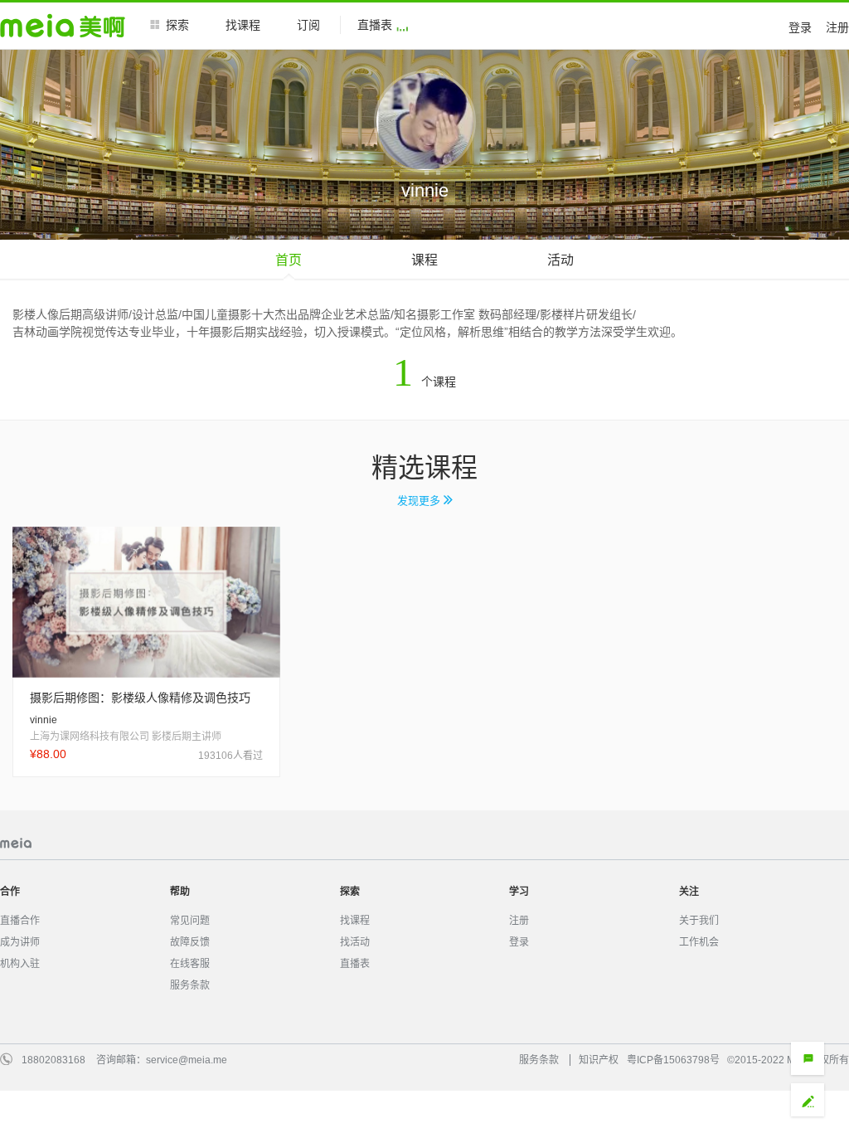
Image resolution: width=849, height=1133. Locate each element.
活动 (560, 260)
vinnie (43, 720)
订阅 (308, 25)
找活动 (355, 942)
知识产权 (599, 1060)
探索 (177, 25)
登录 (800, 27)
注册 (837, 27)
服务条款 (190, 985)
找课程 (243, 25)
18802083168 (53, 1060)
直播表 (374, 25)
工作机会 (699, 942)
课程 (424, 260)
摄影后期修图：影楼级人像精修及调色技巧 (140, 697)
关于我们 (699, 920)
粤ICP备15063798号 (673, 1060)
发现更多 (420, 500)
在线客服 (190, 964)
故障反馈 (190, 942)
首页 (288, 260)
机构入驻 (20, 964)
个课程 (424, 381)
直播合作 (20, 920)
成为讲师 (20, 942)
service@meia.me (186, 1060)
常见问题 (190, 920)
